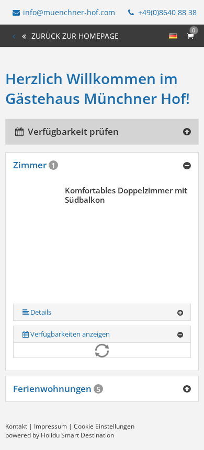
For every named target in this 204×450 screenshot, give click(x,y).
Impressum (50, 426)
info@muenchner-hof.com (69, 12)
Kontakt (16, 426)
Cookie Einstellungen (104, 426)
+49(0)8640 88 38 (166, 12)
